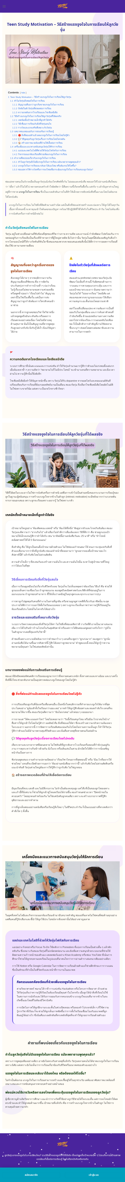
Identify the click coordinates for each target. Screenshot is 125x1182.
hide (23, 93)
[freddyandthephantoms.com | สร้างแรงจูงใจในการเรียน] (62, 6)
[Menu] (4, 6)
